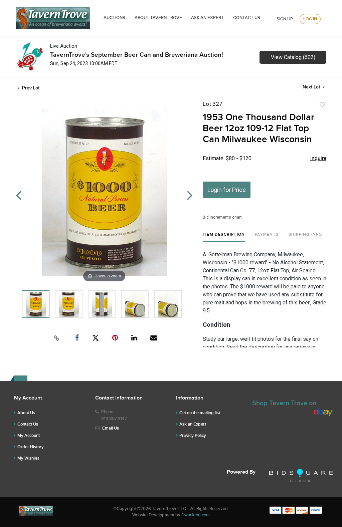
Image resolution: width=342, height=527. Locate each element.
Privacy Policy (192, 435)
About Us (26, 413)
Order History (30, 447)
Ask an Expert (192, 424)
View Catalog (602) (293, 57)
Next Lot (312, 87)
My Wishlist (28, 458)
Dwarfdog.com (195, 515)
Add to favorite (322, 104)
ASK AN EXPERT (207, 17)
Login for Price (226, 189)
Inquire (318, 159)
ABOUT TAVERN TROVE (159, 17)
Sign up (285, 19)
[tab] (224, 237)
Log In (310, 19)
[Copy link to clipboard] (57, 338)
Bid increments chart (222, 217)
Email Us (110, 428)
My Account (28, 435)
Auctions (114, 17)
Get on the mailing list (199, 413)
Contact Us (246, 17)
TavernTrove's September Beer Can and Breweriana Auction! (136, 55)
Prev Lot (30, 88)
